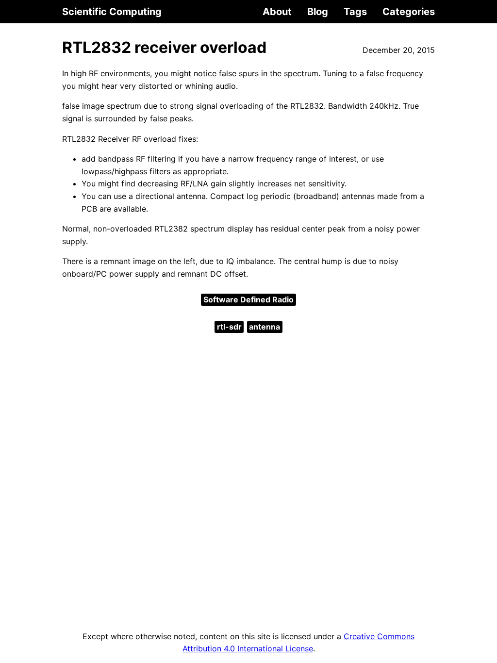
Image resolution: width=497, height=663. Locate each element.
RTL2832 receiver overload (164, 47)
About (277, 11)
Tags (355, 11)
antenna (264, 327)
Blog (317, 11)
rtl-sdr (229, 327)
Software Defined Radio (248, 299)
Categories (408, 11)
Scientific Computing (112, 11)
